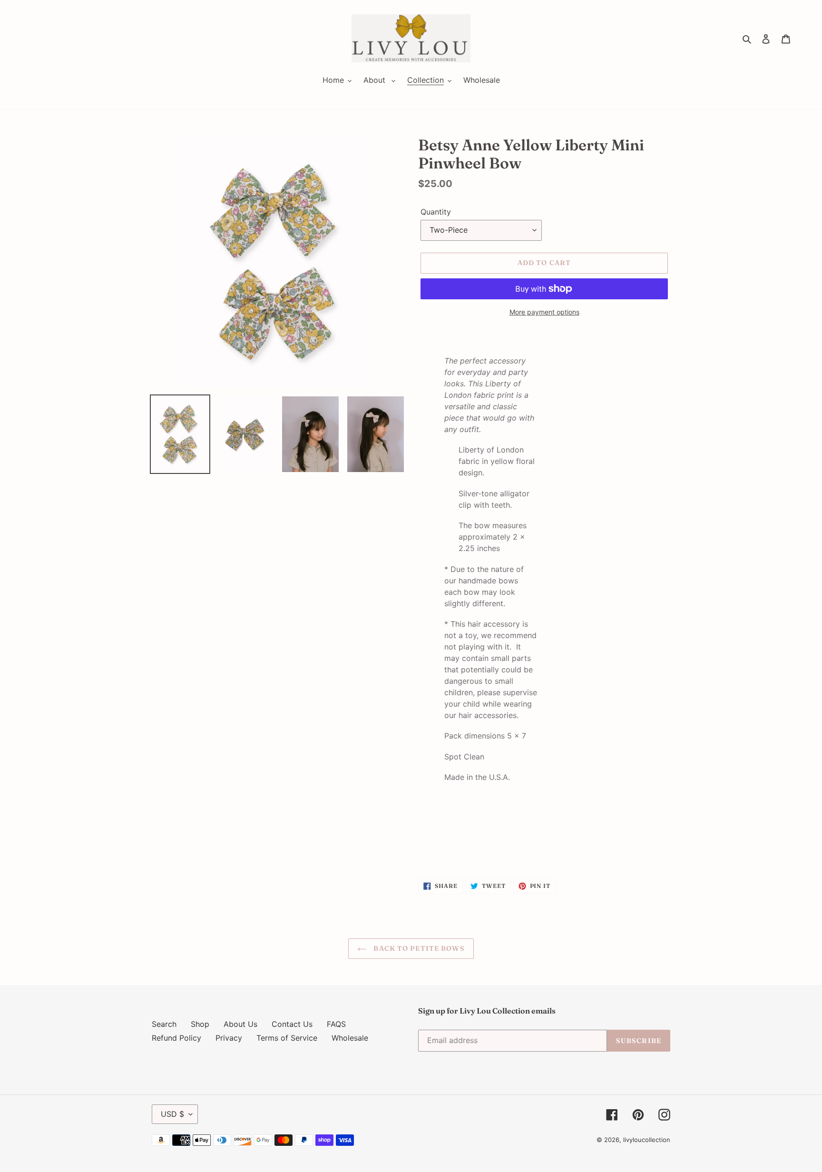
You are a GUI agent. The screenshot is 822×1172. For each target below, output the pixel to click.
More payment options (544, 312)
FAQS (336, 1024)
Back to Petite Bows (418, 948)
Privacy (228, 1038)
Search (164, 1024)
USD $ (172, 1114)
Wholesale (350, 1038)
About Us (240, 1024)
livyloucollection (646, 1139)
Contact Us (292, 1024)
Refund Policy (176, 1038)
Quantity (436, 212)
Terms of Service (286, 1038)
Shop (200, 1024)
